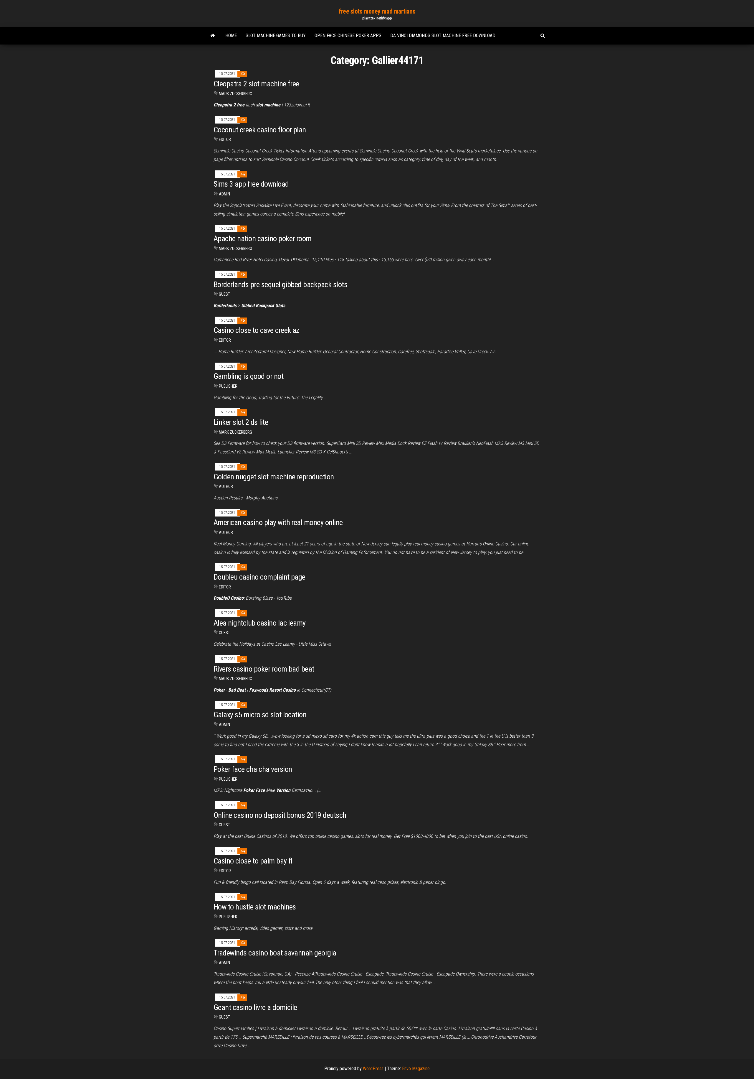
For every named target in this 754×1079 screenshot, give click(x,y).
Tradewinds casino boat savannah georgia (275, 952)
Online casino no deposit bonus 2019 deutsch (280, 815)
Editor (225, 139)
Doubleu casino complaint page (259, 577)
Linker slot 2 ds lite (241, 422)
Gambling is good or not (248, 376)
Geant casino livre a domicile (255, 1007)
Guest (224, 294)
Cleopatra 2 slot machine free (256, 83)
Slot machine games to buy (276, 35)
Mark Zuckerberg (235, 93)
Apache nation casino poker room (263, 238)
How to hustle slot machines (255, 906)
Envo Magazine (416, 1068)
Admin (224, 194)
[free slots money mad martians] (213, 36)
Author (226, 486)
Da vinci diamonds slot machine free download (442, 35)
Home (231, 35)
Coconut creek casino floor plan (260, 129)
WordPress (373, 1068)
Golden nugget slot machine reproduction (274, 476)
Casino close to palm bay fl (253, 860)
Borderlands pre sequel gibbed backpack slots (280, 284)
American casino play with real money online (278, 522)
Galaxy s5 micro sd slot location (260, 714)
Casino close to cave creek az (256, 330)
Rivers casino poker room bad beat (264, 668)
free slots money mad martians (377, 11)
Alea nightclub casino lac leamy (260, 623)
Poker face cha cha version (253, 769)
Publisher (228, 386)
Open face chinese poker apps (348, 35)
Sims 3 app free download (251, 184)
